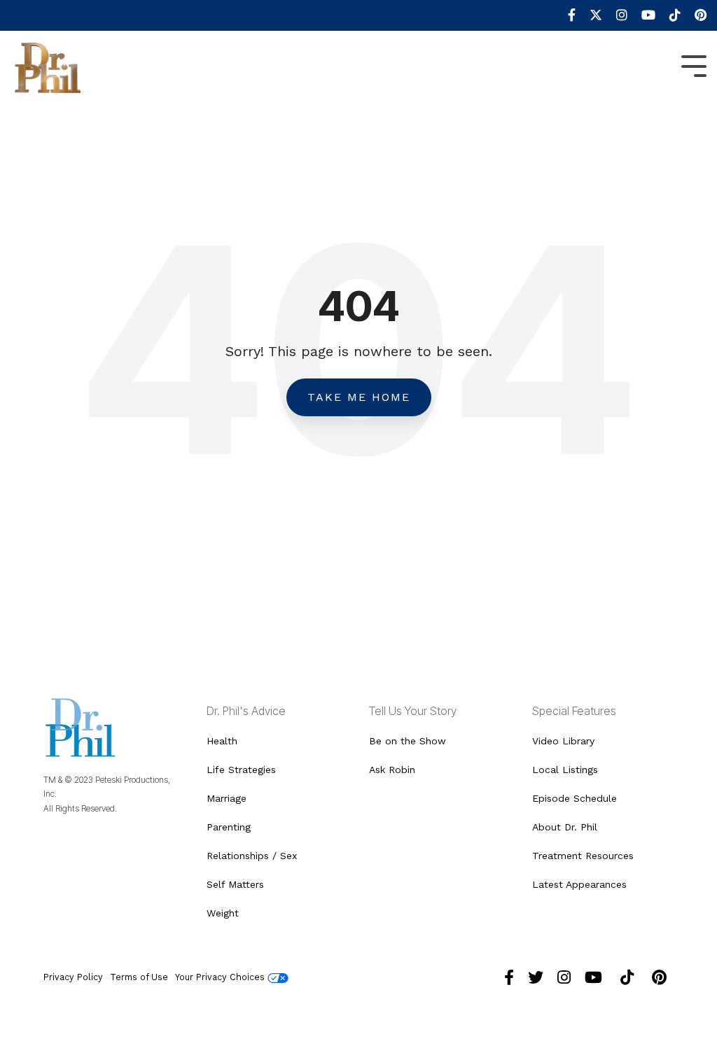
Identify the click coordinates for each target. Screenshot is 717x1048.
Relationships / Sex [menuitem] (252, 855)
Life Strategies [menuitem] (241, 769)
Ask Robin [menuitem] (392, 769)
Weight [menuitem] (223, 913)
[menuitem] (565, 15)
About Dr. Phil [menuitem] (564, 827)
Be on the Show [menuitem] (407, 740)
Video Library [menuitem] (563, 740)
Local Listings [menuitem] (565, 769)
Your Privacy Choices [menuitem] (221, 977)
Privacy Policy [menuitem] (73, 977)
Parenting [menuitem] (229, 827)
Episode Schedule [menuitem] (574, 798)
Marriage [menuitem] (226, 798)
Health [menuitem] (222, 740)
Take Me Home (358, 397)
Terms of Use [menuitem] (139, 977)
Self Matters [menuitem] (235, 884)
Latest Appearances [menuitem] (579, 884)
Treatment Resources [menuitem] (583, 855)
